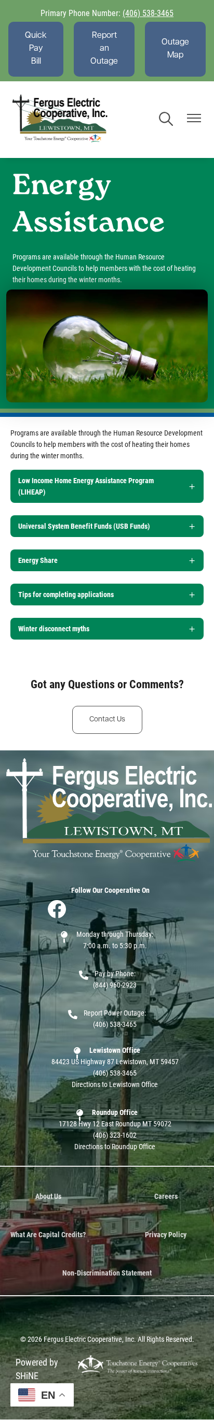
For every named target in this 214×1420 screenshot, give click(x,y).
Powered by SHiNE (37, 1369)
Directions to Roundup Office (114, 1146)
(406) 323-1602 (115, 1135)
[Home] (60, 120)
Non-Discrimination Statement (107, 1273)
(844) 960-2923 (115, 985)
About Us (48, 1196)
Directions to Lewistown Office (115, 1084)
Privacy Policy (165, 1234)
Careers (166, 1196)
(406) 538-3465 (148, 12)
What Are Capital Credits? (48, 1234)
